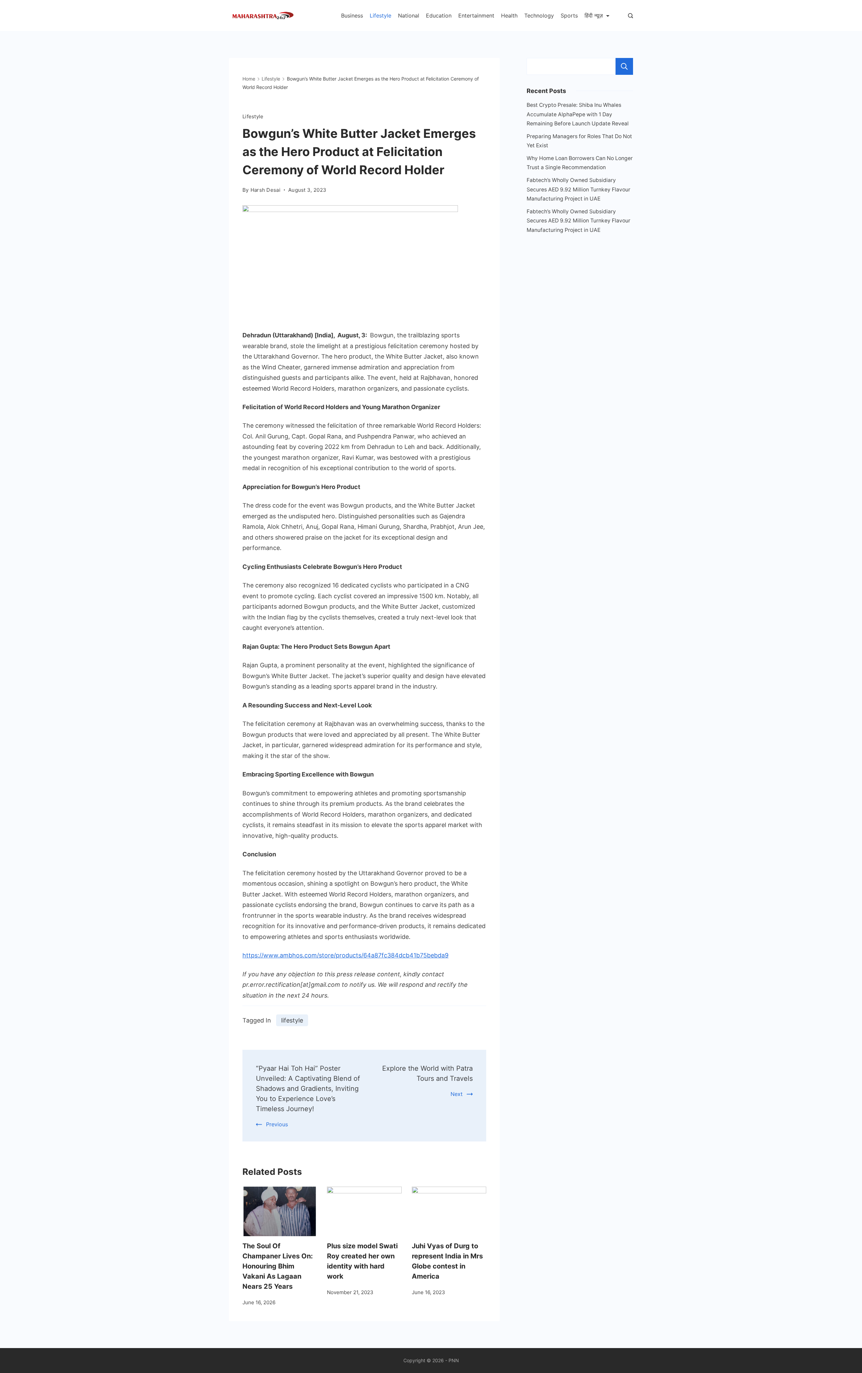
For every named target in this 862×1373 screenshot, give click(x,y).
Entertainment (476, 15)
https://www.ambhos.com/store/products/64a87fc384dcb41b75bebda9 (345, 955)
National (408, 15)
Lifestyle (380, 15)
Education (439, 15)
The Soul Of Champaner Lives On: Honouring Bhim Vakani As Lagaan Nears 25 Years (277, 1266)
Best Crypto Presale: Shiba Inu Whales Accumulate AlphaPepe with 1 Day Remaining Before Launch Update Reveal (578, 114)
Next (457, 1094)
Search (624, 66)
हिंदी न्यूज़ (594, 15)
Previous (277, 1124)
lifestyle (292, 1020)
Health (509, 15)
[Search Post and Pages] (630, 15)
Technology (539, 15)
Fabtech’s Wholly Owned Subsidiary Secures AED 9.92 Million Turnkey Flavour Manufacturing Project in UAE (578, 189)
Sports (569, 15)
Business (352, 15)
